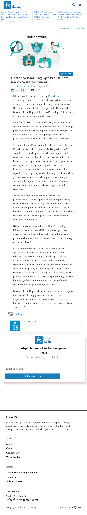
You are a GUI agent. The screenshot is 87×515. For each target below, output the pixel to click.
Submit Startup (15, 481)
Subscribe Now (32, 376)
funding (18, 314)
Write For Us (13, 457)
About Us (11, 444)
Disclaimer (12, 477)
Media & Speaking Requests (22, 473)
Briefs (14, 74)
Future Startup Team (25, 86)
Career (9, 448)
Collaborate (12, 453)
